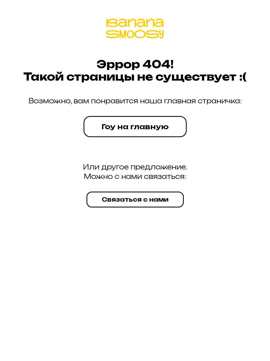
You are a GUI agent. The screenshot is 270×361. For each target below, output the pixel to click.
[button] (135, 199)
